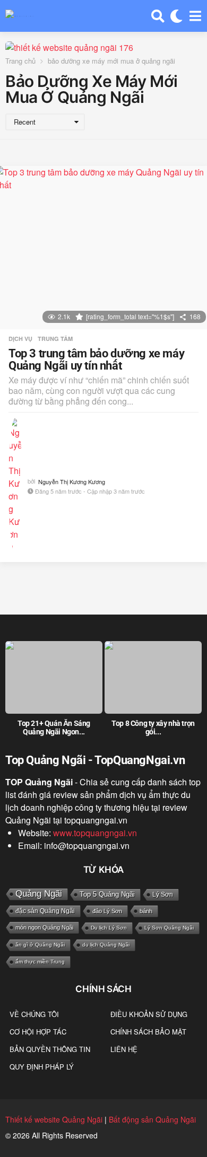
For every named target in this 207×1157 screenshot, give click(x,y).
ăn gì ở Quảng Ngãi (40, 945)
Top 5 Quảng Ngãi (107, 894)
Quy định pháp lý (42, 1067)
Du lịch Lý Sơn (109, 928)
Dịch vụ (20, 339)
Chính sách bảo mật (148, 1032)
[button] (158, 16)
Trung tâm (55, 339)
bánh (146, 911)
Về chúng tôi (34, 1014)
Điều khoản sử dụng (148, 1014)
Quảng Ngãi (38, 894)
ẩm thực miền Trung (40, 962)
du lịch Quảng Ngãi (106, 945)
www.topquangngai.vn (95, 833)
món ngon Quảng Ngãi (44, 927)
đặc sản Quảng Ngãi (45, 911)
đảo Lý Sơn (107, 911)
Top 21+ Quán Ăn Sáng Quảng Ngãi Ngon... (54, 727)
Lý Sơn (162, 894)
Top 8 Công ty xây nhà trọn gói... (153, 727)
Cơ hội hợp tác (38, 1032)
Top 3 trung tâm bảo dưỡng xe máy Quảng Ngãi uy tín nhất (96, 360)
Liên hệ (123, 1049)
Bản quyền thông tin (50, 1049)
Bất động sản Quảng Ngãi (152, 1119)
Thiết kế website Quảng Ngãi (53, 1119)
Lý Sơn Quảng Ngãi (169, 928)
